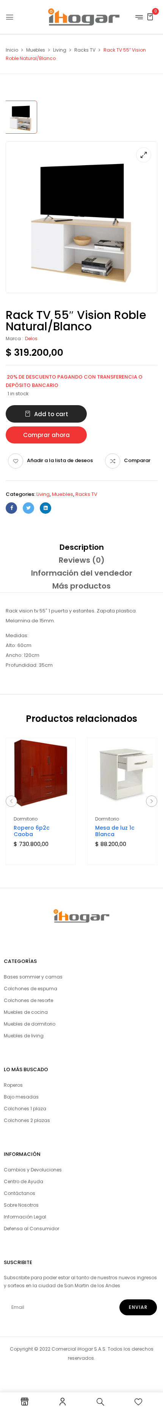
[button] (150, 16)
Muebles (35, 50)
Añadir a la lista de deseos (60, 460)
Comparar (137, 460)
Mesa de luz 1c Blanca (115, 831)
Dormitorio (26, 819)
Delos (31, 338)
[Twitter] (28, 508)
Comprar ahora (46, 435)
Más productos (81, 586)
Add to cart (51, 414)
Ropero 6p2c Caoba (32, 831)
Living (59, 50)
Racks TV (85, 50)
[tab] (81, 547)
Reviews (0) (82, 560)
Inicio (12, 50)
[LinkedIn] (45, 508)
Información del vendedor (81, 573)
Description (82, 547)
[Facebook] (11, 508)
